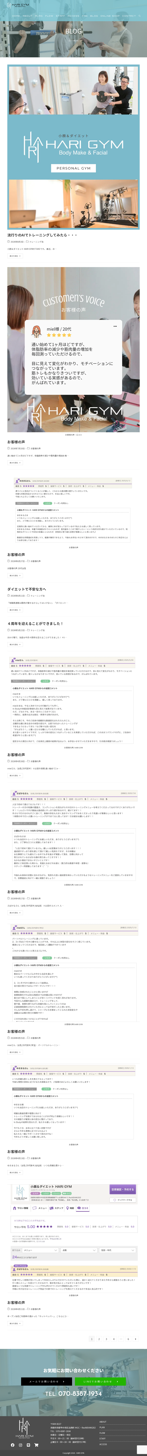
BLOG (76, 40)
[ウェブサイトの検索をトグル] (139, 16)
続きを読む (16, 255)
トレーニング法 (36, 241)
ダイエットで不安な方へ (26, 589)
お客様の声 (16, 441)
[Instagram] (20, 1445)
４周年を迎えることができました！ (35, 623)
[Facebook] (12, 1445)
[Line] (28, 1445)
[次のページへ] (136, 1339)
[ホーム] (70, 40)
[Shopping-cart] (36, 1445)
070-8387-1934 (73, 1394)
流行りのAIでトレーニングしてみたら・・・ (42, 234)
